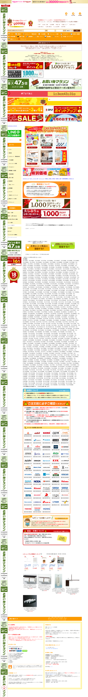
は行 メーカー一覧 (34, 178)
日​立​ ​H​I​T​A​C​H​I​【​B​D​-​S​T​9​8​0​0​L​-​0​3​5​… (60, 566)
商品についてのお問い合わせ (32, 254)
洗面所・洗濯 (58, 178)
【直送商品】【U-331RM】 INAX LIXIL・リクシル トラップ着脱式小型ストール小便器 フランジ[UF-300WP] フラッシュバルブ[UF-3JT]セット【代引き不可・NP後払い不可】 (58, 590)
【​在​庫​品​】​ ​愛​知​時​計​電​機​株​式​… (52, 566)
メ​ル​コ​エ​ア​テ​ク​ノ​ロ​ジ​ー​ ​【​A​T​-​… (36, 566)
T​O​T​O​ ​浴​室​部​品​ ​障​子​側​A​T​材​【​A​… (27, 566)
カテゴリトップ (26, 178)
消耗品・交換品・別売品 (50, 178)
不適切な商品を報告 (45, 254)
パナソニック (41, 178)
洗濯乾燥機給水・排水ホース (68, 178)
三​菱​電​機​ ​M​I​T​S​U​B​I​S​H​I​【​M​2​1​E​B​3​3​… (44, 566)
